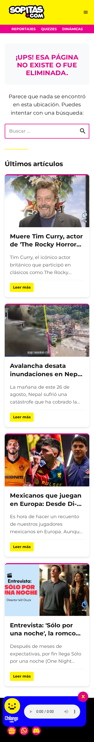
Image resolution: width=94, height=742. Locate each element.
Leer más (22, 287)
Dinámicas (72, 29)
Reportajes (23, 29)
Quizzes (49, 29)
